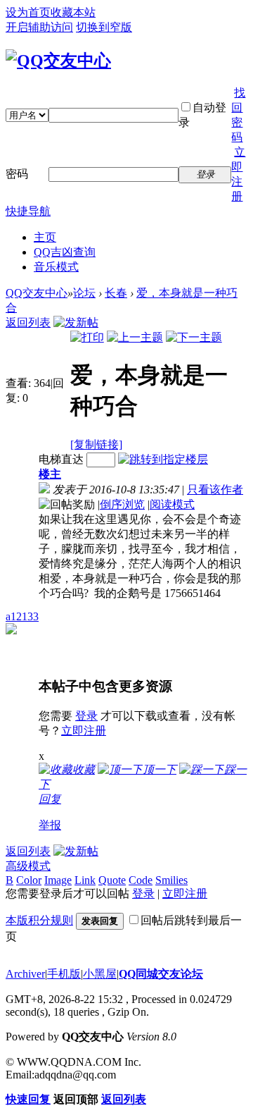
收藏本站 (73, 12)
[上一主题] (135, 337)
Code (141, 880)
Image (58, 880)
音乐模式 (56, 267)
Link (85, 880)
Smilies (171, 880)
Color (28, 880)
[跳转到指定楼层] (163, 459)
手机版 (64, 974)
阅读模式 (172, 504)
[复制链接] (96, 444)
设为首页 (28, 12)
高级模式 (28, 866)
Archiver (25, 974)
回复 (50, 799)
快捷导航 (28, 211)
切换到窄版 (104, 27)
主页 (45, 237)
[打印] (87, 337)
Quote (112, 880)
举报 (50, 825)
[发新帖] (75, 322)
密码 (17, 174)
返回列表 (28, 322)
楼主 (50, 474)
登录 (86, 716)
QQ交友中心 (36, 293)
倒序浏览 (122, 504)
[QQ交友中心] (58, 60)
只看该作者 (215, 490)
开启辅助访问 (39, 27)
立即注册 (83, 731)
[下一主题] (194, 337)
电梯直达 (61, 459)
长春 (116, 293)
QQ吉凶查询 (65, 252)
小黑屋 (100, 974)
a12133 (22, 616)
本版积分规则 (39, 920)
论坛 (84, 293)
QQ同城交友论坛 (161, 974)
